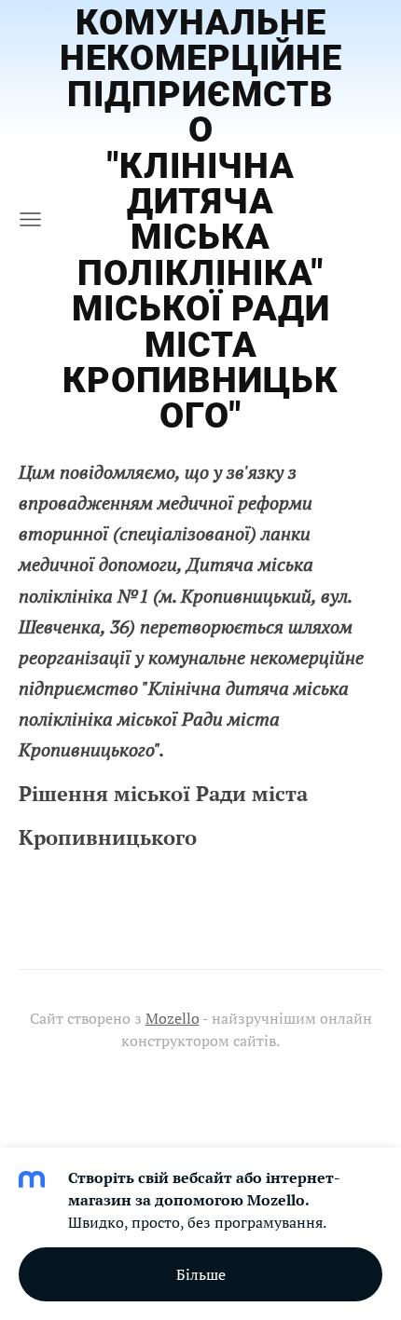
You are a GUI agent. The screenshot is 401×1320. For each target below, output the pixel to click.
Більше (201, 1274)
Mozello (172, 1018)
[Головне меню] (30, 219)
